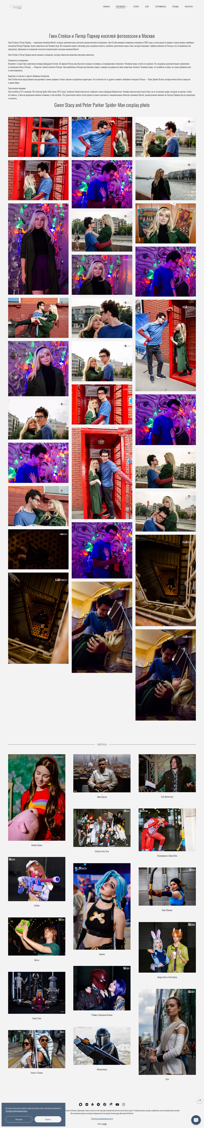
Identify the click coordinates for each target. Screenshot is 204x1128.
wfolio (105, 1123)
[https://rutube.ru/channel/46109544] (110, 1104)
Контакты (189, 6)
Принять (48, 1119)
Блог (147, 6)
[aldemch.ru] (15, 6)
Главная (106, 6)
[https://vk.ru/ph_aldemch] (86, 1104)
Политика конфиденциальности (102, 1118)
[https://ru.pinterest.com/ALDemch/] (104, 1104)
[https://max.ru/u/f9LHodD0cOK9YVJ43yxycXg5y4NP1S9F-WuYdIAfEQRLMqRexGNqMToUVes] (80, 1104)
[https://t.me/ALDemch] (98, 1104)
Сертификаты (160, 6)
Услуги (136, 6)
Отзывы (175, 6)
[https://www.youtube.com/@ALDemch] (117, 1104)
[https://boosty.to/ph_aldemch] (92, 1104)
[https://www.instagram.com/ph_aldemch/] (123, 1104)
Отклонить (19, 1119)
